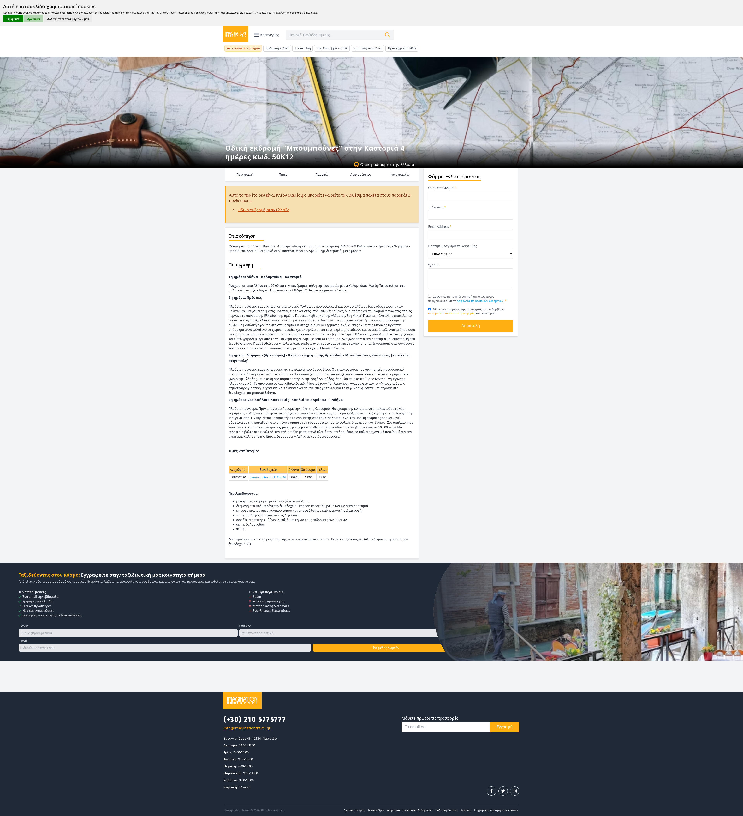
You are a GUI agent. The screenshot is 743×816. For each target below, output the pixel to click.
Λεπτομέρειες (360, 174)
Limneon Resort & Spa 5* (268, 477)
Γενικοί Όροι (376, 810)
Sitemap (466, 810)
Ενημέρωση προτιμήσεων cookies (496, 810)
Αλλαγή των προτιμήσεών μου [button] (68, 19)
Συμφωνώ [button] (13, 19)
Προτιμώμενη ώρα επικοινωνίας (452, 246)
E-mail (23, 641)
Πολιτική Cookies (446, 810)
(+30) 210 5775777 (255, 719)
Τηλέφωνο (437, 207)
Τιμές (283, 174)
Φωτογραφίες (399, 174)
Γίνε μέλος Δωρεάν (385, 648)
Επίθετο (245, 626)
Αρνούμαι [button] (33, 19)
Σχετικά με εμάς (354, 810)
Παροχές (321, 174)
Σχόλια (433, 265)
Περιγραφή (244, 174)
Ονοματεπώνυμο (442, 188)
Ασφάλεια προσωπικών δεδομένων (480, 301)
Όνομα (24, 626)
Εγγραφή (505, 726)
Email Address (439, 226)
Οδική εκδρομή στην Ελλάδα (387, 164)
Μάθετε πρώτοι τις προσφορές (430, 718)
